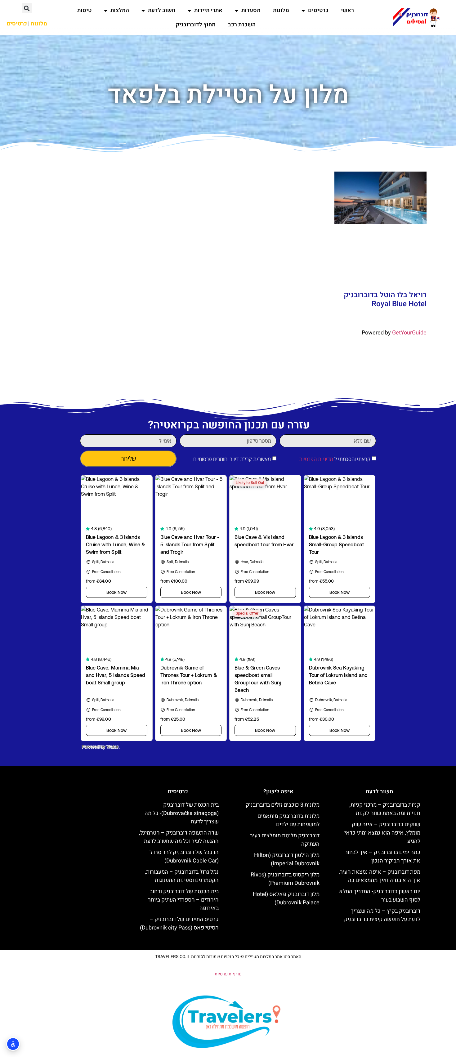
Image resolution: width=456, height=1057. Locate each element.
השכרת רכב (242, 24)
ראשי (347, 10)
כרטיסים (318, 10)
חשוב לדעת (161, 10)
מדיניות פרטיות (228, 974)
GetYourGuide (409, 333)
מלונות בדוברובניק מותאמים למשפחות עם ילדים (288, 820)
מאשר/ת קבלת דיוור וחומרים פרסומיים (232, 459)
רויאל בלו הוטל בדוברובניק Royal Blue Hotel (385, 299)
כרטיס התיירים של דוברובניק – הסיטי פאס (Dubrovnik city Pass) (179, 923)
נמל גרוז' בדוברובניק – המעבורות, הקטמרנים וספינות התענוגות (182, 876)
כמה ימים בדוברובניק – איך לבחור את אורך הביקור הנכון (382, 856)
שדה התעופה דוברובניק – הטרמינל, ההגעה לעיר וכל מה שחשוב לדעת (179, 837)
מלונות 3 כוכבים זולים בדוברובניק (283, 805)
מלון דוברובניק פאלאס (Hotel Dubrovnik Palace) (286, 898)
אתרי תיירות (208, 10)
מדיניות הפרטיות (316, 459)
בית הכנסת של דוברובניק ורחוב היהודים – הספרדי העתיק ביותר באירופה (183, 899)
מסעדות (251, 10)
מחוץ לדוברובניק (196, 24)
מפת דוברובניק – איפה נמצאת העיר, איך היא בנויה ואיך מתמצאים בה (379, 876)
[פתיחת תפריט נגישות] (13, 1044)
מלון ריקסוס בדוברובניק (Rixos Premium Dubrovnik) (285, 879)
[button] (27, 8)
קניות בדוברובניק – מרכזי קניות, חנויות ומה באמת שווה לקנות (384, 809)
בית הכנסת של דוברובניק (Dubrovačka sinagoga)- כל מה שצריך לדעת (182, 813)
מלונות (281, 10)
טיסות (84, 10)
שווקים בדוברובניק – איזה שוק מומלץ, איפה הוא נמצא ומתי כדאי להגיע (382, 832)
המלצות (119, 10)
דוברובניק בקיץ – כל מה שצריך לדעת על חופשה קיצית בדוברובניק (382, 915)
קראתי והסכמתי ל (334, 459)
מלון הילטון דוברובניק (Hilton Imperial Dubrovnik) (287, 859)
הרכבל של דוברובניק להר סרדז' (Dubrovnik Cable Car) (184, 856)
